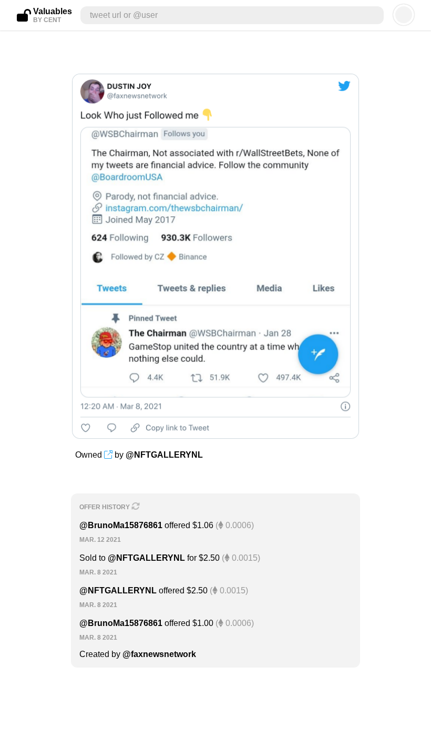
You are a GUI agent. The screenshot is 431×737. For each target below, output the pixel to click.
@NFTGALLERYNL (164, 454)
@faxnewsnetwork (159, 654)
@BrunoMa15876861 (120, 525)
